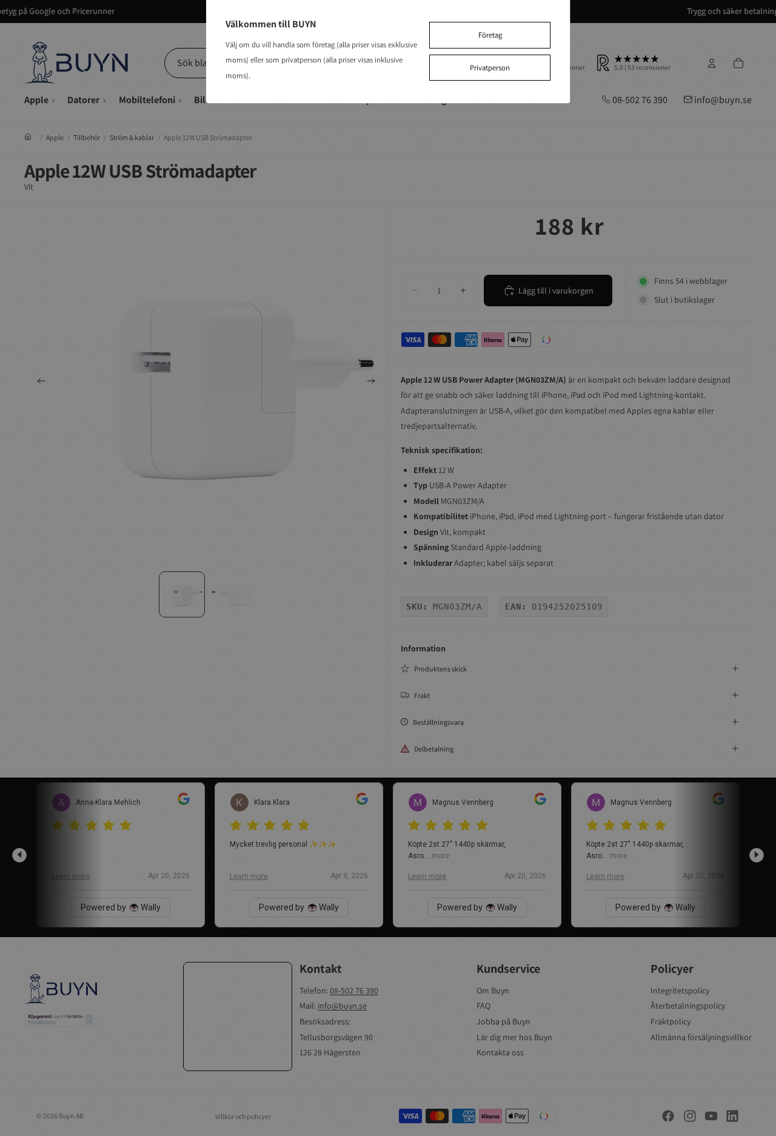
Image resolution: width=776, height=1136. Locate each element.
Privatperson (490, 67)
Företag (490, 35)
